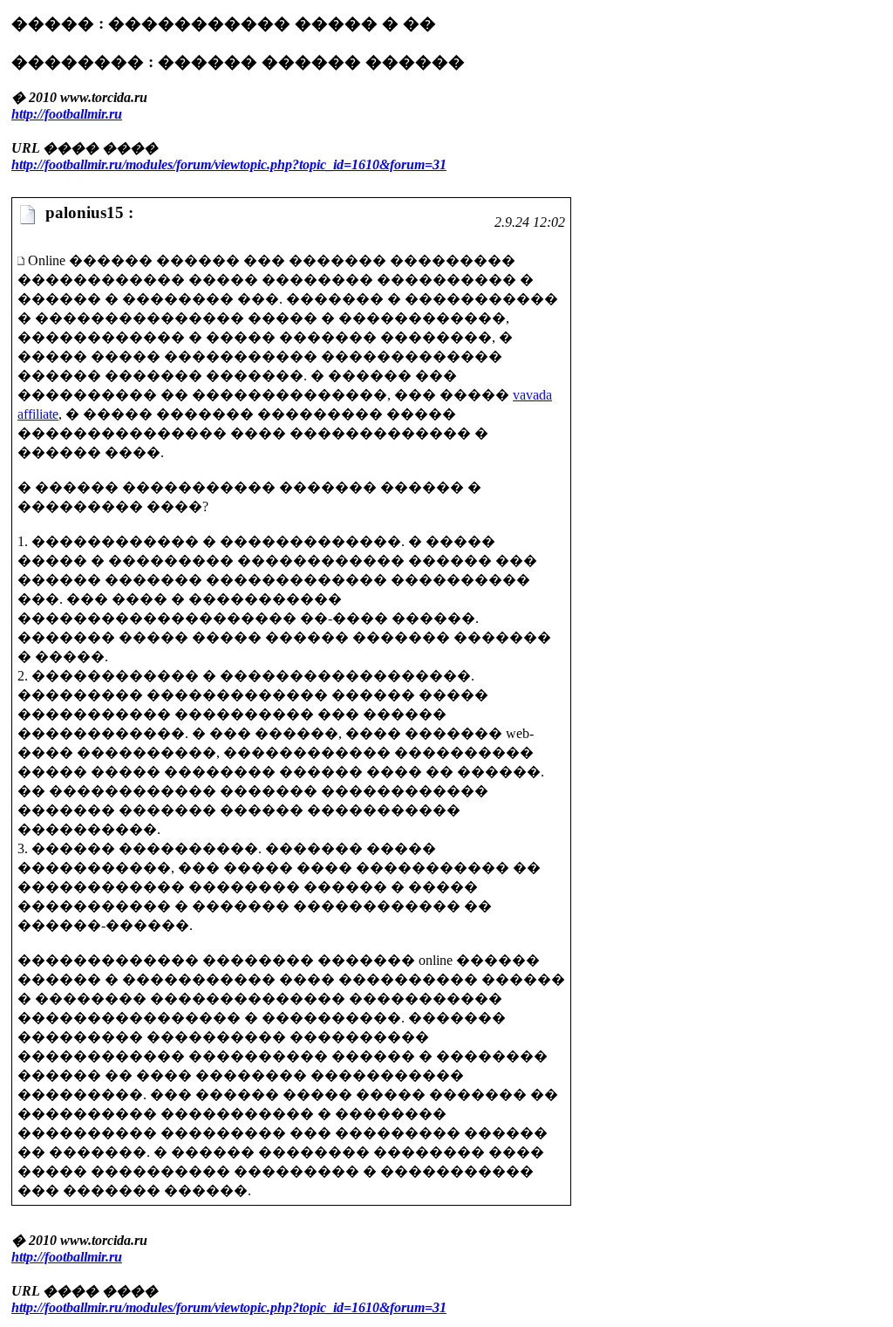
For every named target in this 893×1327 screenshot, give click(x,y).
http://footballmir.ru (66, 113)
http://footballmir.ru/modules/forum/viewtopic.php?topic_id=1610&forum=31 (228, 164)
